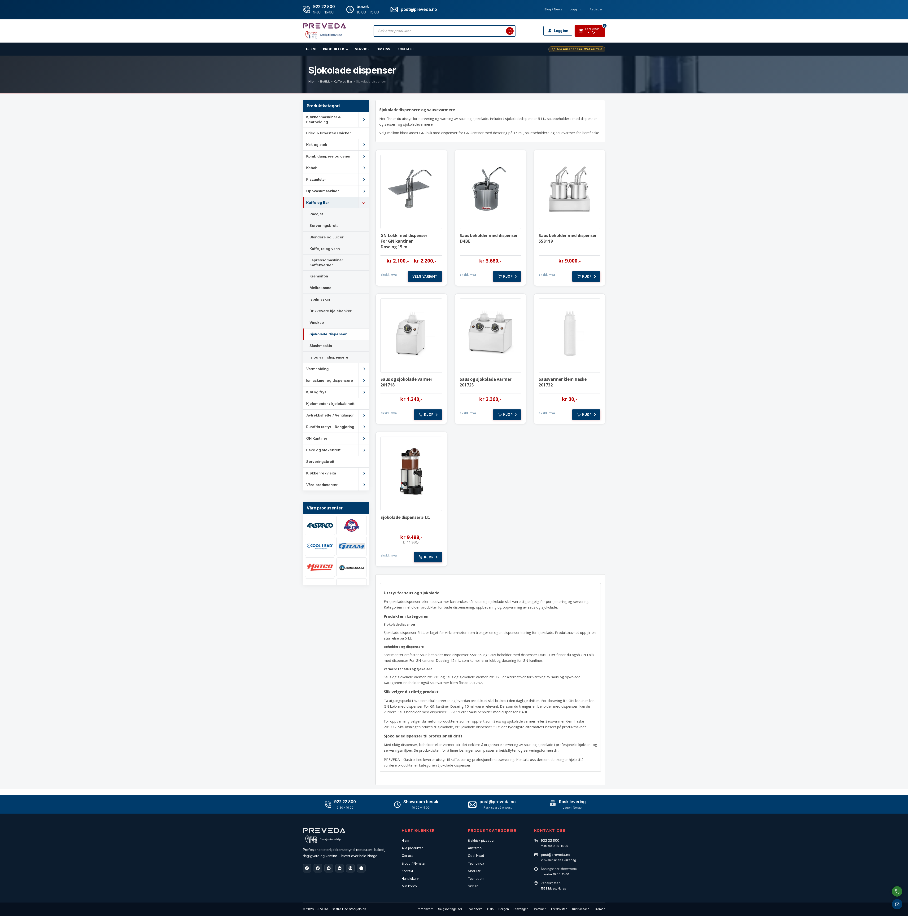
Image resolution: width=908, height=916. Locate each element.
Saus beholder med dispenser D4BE (489, 238)
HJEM (311, 49)
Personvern (425, 909)
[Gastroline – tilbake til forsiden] (324, 31)
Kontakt (406, 49)
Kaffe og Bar (343, 81)
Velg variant (424, 276)
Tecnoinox (476, 863)
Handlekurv (410, 879)
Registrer (596, 9)
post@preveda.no (498, 801)
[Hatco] (320, 567)
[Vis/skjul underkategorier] (363, 119)
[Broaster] (351, 525)
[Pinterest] (350, 868)
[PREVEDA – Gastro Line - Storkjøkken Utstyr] (324, 835)
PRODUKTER (333, 49)
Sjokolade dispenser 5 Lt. (405, 517)
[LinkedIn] (339, 868)
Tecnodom (476, 879)
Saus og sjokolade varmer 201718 (406, 382)
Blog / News (553, 9)
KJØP (508, 276)
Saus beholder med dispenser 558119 (568, 238)
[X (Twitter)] (361, 868)
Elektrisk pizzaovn (481, 840)
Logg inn (576, 9)
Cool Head (476, 856)
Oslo (490, 909)
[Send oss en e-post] (897, 904)
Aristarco (475, 848)
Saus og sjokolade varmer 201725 (485, 382)
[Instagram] (307, 868)
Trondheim (474, 909)
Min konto (409, 886)
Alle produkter (412, 848)
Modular (474, 871)
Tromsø (599, 909)
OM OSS (383, 49)
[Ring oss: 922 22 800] (897, 891)
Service (362, 49)
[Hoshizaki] (351, 567)
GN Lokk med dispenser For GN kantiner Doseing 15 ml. (403, 241)
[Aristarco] (320, 525)
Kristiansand (580, 909)
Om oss (407, 856)
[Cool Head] (320, 546)
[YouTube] (328, 868)
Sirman (473, 886)
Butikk (325, 81)
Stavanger (521, 909)
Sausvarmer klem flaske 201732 (563, 382)
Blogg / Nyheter (414, 863)
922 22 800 (324, 6)
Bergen (503, 909)
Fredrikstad (559, 909)
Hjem (312, 81)
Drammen (539, 909)
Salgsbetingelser (450, 909)
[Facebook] (318, 868)
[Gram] (351, 546)
